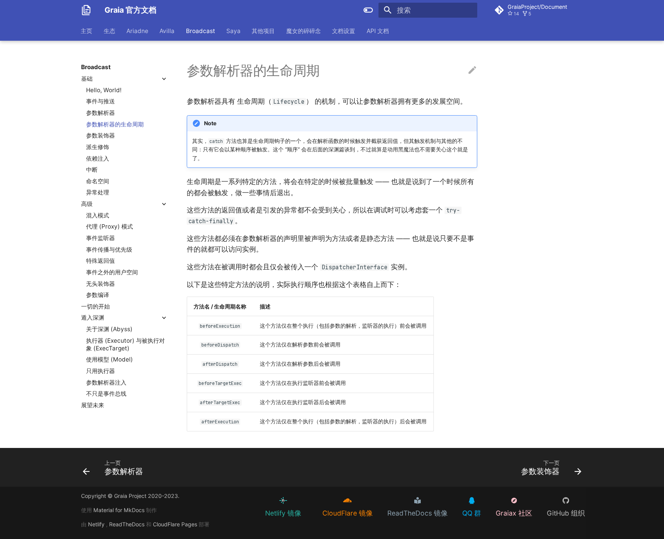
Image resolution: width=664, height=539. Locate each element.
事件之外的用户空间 (112, 272)
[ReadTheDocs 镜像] (411, 500)
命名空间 (97, 180)
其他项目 (263, 30)
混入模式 (97, 215)
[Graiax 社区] (507, 500)
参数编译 (97, 295)
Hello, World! (103, 89)
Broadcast (200, 30)
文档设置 (343, 30)
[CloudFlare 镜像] (341, 500)
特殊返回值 (100, 260)
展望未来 (92, 405)
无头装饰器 (100, 283)
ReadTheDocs (127, 524)
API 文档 (378, 30)
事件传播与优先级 (109, 249)
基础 (87, 78)
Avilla (167, 30)
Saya (233, 30)
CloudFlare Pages (176, 524)
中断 (92, 169)
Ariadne (137, 30)
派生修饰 (97, 146)
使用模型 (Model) (109, 359)
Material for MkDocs (119, 510)
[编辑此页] (472, 70)
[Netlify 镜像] (277, 500)
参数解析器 (100, 112)
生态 (109, 30)
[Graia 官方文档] (86, 10)
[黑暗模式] (368, 10)
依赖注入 (97, 158)
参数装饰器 (100, 135)
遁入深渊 (92, 317)
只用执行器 (100, 371)
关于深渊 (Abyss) (109, 329)
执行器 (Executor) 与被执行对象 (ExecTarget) (125, 344)
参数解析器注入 (106, 382)
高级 (87, 203)
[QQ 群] (465, 500)
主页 (87, 30)
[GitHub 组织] (559, 500)
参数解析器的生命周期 (115, 124)
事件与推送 (100, 101)
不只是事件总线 (106, 393)
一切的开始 (95, 306)
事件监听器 (100, 238)
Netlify (97, 524)
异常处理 (97, 192)
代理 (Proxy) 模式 (109, 226)
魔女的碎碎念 (303, 30)
